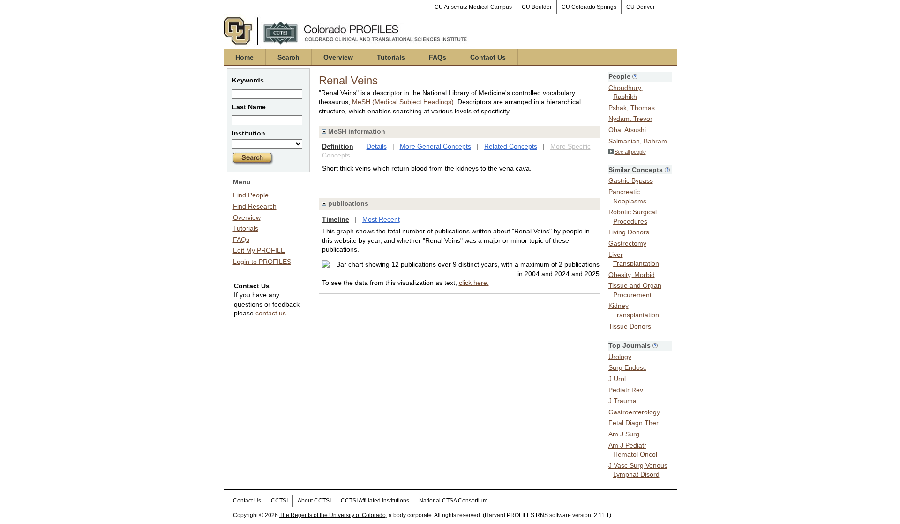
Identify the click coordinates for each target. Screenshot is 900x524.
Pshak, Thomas (631, 108)
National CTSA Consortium (453, 500)
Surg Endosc (627, 367)
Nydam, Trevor (630, 118)
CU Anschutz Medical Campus (473, 7)
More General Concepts (435, 146)
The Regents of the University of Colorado (332, 515)
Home (244, 57)
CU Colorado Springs (589, 7)
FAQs (437, 57)
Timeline (335, 219)
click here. (474, 282)
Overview (338, 57)
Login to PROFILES (262, 261)
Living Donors (628, 232)
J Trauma (622, 400)
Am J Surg (623, 434)
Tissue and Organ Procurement (634, 290)
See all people (630, 152)
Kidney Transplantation (633, 310)
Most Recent (381, 219)
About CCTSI (314, 500)
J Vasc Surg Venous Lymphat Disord (638, 470)
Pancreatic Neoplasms (627, 196)
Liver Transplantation (633, 259)
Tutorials (391, 57)
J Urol (617, 378)
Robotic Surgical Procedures (632, 216)
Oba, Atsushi (627, 130)
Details (377, 146)
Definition (337, 146)
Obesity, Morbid (631, 274)
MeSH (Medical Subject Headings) (403, 101)
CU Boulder (537, 7)
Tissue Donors (629, 326)
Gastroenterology (634, 412)
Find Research (255, 206)
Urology (619, 356)
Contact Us (488, 57)
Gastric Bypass (630, 180)
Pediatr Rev (625, 390)
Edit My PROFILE (259, 250)
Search (289, 57)
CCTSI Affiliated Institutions (375, 500)
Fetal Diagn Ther (633, 423)
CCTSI (279, 500)
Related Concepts (510, 146)
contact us (270, 313)
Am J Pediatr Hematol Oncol (632, 450)
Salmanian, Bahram (637, 141)
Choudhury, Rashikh (625, 92)
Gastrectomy (627, 243)
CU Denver (640, 7)
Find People (251, 195)
